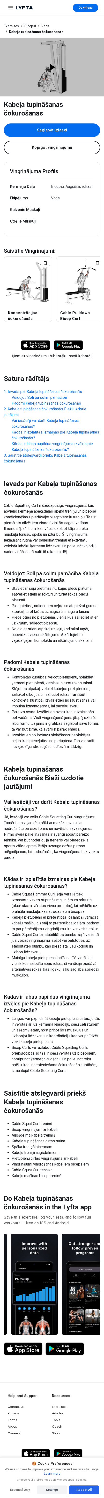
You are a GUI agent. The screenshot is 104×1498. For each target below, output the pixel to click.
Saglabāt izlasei (52, 130)
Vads (45, 26)
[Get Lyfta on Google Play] (64, 1349)
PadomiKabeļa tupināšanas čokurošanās (46, 403)
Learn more (52, 1473)
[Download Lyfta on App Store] (35, 345)
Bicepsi (30, 26)
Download (85, 7)
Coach (57, 1426)
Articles (57, 1413)
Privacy (13, 1413)
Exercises (11, 26)
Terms (12, 1420)
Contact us (16, 1407)
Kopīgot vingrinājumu (52, 147)
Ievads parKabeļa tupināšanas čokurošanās (45, 391)
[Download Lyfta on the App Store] (23, 1349)
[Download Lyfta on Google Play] (68, 345)
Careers (14, 1433)
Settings (52, 1489)
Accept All (84, 1489)
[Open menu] (10, 8)
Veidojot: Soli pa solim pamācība (39, 397)
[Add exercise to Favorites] (45, 263)
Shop (56, 1433)
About (12, 1426)
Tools (56, 1420)
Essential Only (20, 1489)
